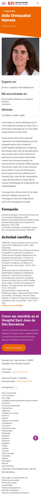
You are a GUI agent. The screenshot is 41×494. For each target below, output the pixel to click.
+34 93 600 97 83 (24, 381)
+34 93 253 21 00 (19, 372)
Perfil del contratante (10, 490)
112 (15, 387)
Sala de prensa (8, 466)
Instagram (6, 443)
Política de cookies (9, 482)
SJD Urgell (6, 398)
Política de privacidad (10, 480)
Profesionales (7, 430)
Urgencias (6, 410)
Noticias (5, 463)
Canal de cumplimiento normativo (15, 492)
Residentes (6, 433)
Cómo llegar (6, 369)
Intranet (5, 418)
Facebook (6, 440)
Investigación (7, 423)
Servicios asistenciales (11, 405)
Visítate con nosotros (14, 347)
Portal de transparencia (11, 487)
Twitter (4, 446)
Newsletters (6, 461)
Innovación (6, 425)
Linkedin (5, 448)
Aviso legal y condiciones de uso (15, 477)
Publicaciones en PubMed (12, 305)
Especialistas (10, 11)
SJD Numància (8, 395)
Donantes (5, 435)
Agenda (5, 458)
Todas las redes (8, 453)
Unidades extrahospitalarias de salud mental (20, 400)
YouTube (5, 451)
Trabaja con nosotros (10, 420)
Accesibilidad (7, 485)
